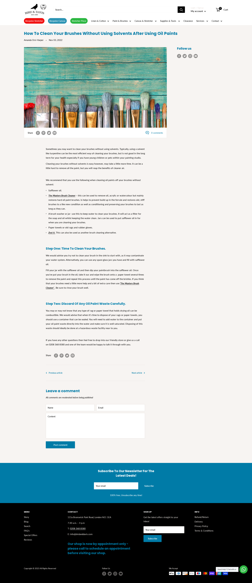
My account (197, 11)
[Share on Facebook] (38, 133)
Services (200, 21)
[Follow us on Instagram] (190, 56)
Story (26, 517)
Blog (26, 521)
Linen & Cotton (98, 21)
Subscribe (149, 486)
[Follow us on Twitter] (185, 56)
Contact (215, 21)
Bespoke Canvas (57, 21)
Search (27, 526)
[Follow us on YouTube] (196, 56)
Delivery (199, 521)
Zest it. (51, 232)
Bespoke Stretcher (34, 21)
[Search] (181, 9)
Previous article (55, 373)
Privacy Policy (201, 526)
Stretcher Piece (79, 21)
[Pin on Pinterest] (43, 133)
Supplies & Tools (168, 21)
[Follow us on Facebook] (179, 56)
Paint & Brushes (120, 21)
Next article (137, 373)
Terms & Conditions (204, 530)
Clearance (188, 21)
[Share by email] (54, 133)
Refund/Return (202, 517)
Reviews (28, 539)
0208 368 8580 (78, 528)
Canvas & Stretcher (144, 21)
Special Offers (30, 535)
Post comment (60, 445)
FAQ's (27, 530)
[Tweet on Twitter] (49, 133)
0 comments (157, 132)
